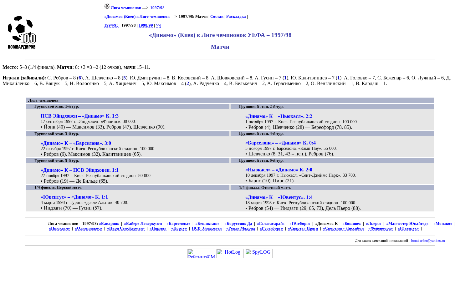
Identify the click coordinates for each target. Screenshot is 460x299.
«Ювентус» (408, 228)
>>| (158, 25)
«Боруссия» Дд (238, 223)
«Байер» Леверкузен (143, 223)
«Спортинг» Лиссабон (343, 228)
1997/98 (157, 8)
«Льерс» (373, 223)
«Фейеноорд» (380, 228)
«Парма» (158, 228)
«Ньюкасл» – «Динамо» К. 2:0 (278, 169)
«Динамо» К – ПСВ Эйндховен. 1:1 (80, 170)
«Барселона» (178, 223)
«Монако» (442, 223)
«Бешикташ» (207, 223)
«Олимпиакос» (88, 228)
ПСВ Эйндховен (207, 228)
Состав (216, 16)
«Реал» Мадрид (240, 228)
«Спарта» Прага (303, 228)
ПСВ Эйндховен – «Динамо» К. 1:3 (80, 116)
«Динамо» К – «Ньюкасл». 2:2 (278, 116)
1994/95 (111, 25)
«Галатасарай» (271, 223)
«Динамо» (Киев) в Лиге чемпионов (137, 16)
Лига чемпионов (125, 8)
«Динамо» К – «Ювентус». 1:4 (279, 197)
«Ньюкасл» (59, 228)
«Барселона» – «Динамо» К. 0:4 (280, 142)
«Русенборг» (271, 228)
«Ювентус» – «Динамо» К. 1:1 (74, 197)
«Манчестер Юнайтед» (407, 223)
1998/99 (146, 25)
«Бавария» (109, 223)
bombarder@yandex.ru (428, 240)
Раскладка (236, 16)
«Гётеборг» (299, 223)
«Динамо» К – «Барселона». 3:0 (76, 143)
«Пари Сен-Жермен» (126, 228)
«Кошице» (351, 223)
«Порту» (179, 228)
